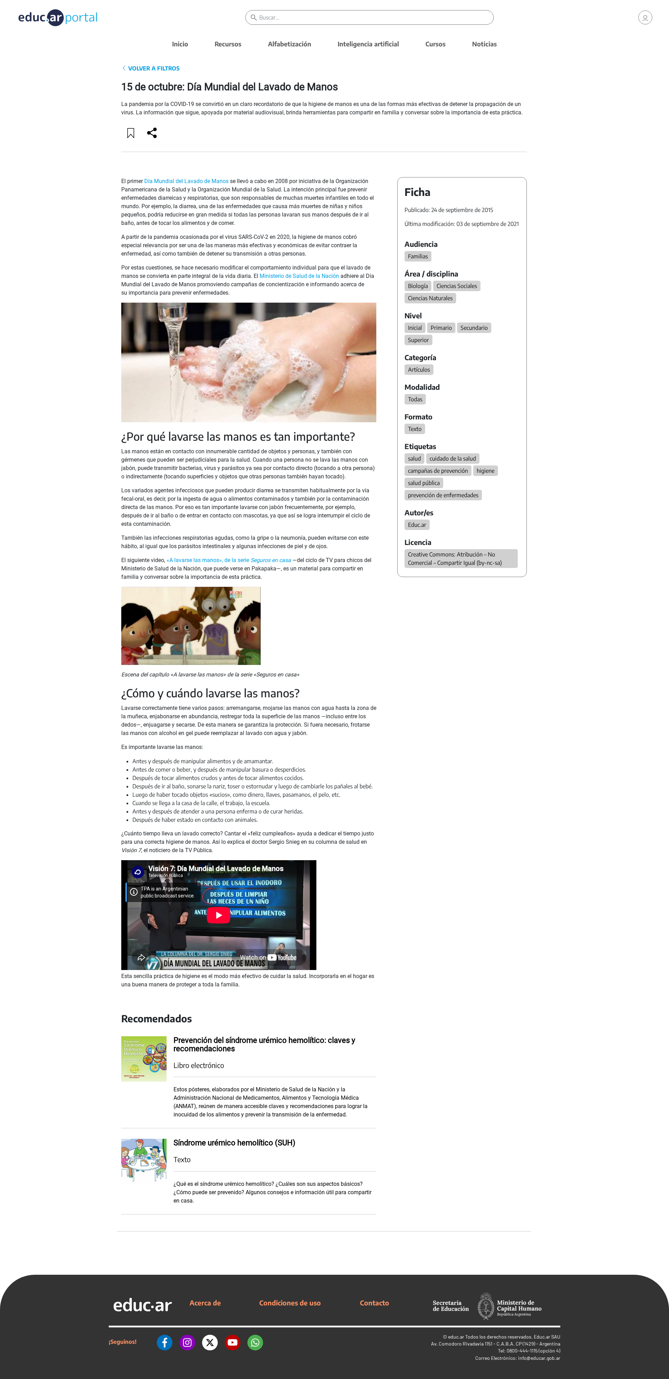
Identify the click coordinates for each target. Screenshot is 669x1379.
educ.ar (456, 1337)
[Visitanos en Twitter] (210, 1341)
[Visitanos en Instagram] (187, 1341)
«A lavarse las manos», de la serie (229, 560)
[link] (645, 17)
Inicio (180, 44)
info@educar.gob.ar (539, 1358)
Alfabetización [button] (289, 44)
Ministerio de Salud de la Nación (299, 276)
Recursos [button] (228, 44)
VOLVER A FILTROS (153, 68)
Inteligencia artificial (368, 44)
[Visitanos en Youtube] (232, 1341)
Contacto (374, 1302)
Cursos (435, 44)
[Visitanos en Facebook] (164, 1341)
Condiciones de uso (290, 1302)
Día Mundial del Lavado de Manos (186, 181)
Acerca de (205, 1302)
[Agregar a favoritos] (131, 133)
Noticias (484, 44)
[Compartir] (152, 133)
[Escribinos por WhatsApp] (255, 1341)
